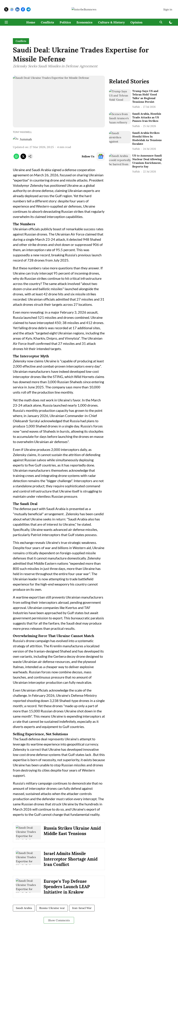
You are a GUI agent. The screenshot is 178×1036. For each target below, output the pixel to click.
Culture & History (111, 22)
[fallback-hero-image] (120, 95)
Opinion (136, 22)
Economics (84, 22)
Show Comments (59, 920)
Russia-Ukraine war (52, 908)
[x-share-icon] (23, 158)
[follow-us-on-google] (100, 156)
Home (30, 22)
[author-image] (15, 139)
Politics (65, 22)
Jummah (26, 139)
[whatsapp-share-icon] (16, 158)
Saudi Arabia (24, 908)
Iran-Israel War (82, 908)
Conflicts (47, 22)
